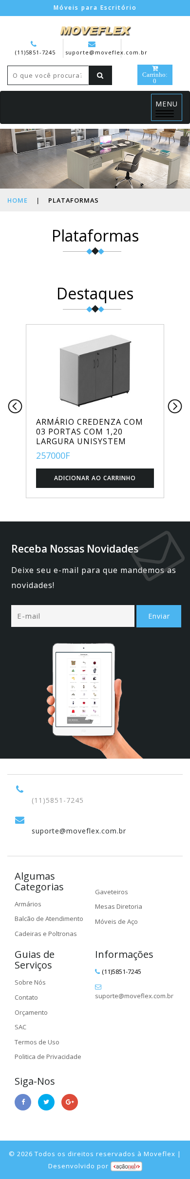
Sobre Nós (30, 982)
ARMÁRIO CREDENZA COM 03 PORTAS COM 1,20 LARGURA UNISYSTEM (89, 431)
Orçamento (31, 1012)
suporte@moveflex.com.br (106, 52)
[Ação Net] (126, 1166)
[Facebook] (23, 1102)
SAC (20, 1027)
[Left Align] (100, 75)
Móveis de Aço (116, 921)
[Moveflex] (95, 29)
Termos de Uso (37, 1042)
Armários (28, 904)
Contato (26, 997)
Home (17, 200)
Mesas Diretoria (118, 906)
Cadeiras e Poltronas (46, 933)
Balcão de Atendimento (49, 918)
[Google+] (69, 1102)
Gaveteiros (111, 891)
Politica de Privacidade (48, 1056)
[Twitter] (46, 1102)
